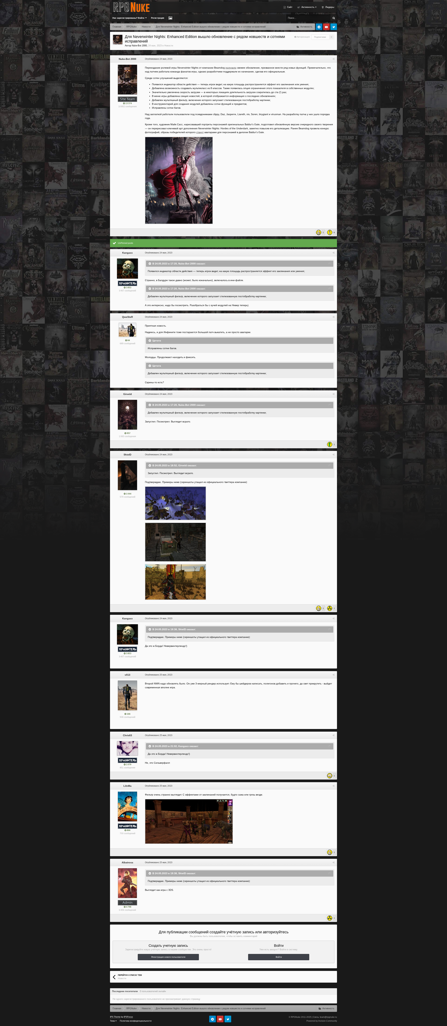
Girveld (127, 394)
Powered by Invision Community (321, 1021)
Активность (307, 7)
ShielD (127, 454)
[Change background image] (170, 18)
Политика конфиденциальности (136, 1021)
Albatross (127, 862)
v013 (127, 674)
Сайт (289, 7)
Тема (112, 1021)
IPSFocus (128, 1017)
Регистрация (157, 18)
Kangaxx (127, 252)
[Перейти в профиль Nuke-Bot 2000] (117, 39)
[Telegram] (319, 26)
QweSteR (127, 317)
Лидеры (329, 7)
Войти (279, 957)
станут (200, 132)
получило (230, 67)
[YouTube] (326, 26)
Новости (168, 45)
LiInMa (127, 785)
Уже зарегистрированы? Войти (128, 18)
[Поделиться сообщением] (333, 59)
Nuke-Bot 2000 (139, 45)
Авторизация (303, 37)
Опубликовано (158, 59)
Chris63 (127, 735)
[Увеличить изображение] (179, 180)
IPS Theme (115, 1017)
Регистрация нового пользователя (168, 957)
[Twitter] (333, 26)
